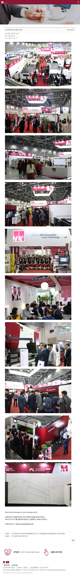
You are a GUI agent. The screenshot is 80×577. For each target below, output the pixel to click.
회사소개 (6, 565)
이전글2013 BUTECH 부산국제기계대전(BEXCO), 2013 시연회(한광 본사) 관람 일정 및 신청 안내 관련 (35, 534)
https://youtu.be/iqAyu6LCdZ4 (24, 524)
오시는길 (14, 565)
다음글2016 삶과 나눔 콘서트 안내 (16, 536)
